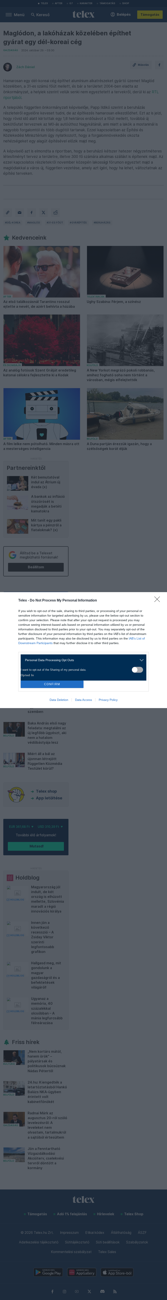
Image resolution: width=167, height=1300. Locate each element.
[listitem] (82, 660)
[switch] (137, 670)
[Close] (158, 600)
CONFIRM (52, 684)
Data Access (83, 700)
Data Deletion (59, 700)
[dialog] (83, 650)
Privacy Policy (108, 700)
